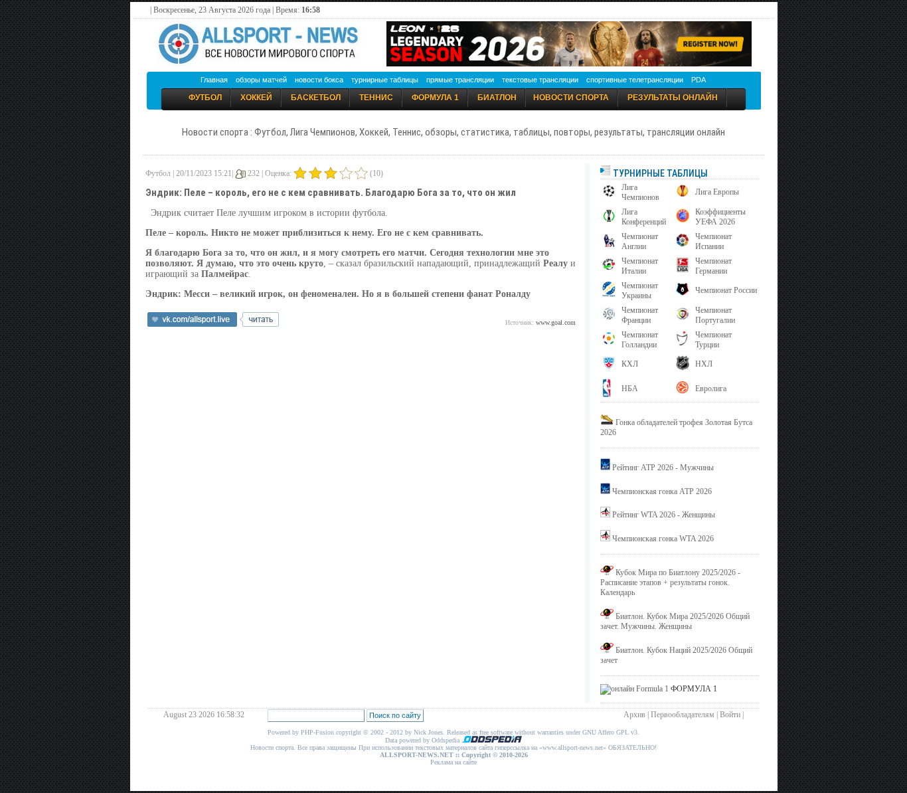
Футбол (205, 97)
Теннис (376, 97)
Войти (730, 714)
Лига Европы (717, 192)
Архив (634, 714)
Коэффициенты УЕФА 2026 (720, 216)
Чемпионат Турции (713, 339)
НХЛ (703, 364)
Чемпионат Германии (713, 266)
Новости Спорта (571, 97)
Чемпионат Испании (713, 241)
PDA (698, 80)
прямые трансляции (460, 80)
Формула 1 (435, 97)
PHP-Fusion (317, 732)
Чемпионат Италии (639, 266)
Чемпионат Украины (639, 290)
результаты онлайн (672, 97)
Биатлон (497, 97)
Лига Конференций (643, 216)
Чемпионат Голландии (639, 339)
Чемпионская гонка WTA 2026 (663, 538)
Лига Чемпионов (640, 192)
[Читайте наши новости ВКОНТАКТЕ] (213, 324)
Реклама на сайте (453, 762)
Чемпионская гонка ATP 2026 (662, 491)
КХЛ (629, 364)
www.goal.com (556, 322)
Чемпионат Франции (639, 315)
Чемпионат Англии (639, 241)
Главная (214, 80)
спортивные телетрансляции (634, 80)
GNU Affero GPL (605, 732)
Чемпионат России (726, 290)
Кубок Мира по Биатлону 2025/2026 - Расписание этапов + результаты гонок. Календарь (670, 582)
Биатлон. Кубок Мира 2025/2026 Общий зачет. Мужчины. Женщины (675, 621)
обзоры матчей (261, 80)
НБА (629, 388)
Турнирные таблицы (659, 173)
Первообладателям (682, 714)
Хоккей (256, 97)
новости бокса (319, 80)
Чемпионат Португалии (715, 315)
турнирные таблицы (384, 80)
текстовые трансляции (540, 80)
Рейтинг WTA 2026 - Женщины (663, 514)
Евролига (710, 388)
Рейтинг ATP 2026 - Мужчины (663, 467)
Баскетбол (316, 97)
